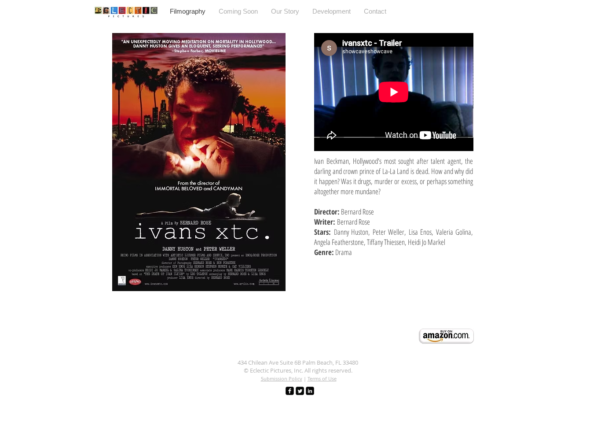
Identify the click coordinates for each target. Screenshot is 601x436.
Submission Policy (281, 378)
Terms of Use (322, 378)
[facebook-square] (290, 391)
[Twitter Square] (300, 391)
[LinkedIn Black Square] (310, 391)
